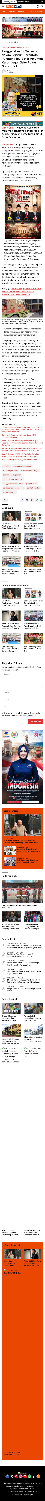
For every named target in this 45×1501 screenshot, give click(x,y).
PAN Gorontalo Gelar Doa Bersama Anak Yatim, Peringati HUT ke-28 (27, 861)
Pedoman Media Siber (15, 1486)
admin (9, 70)
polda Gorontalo (33, 488)
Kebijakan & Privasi (16, 1491)
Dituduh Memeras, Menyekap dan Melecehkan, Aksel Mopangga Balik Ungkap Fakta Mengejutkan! (9, 1018)
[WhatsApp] (29, 1476)
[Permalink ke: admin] (4, 71)
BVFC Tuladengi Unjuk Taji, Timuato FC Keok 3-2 (21, 460)
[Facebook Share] (22, 500)
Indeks (27, 1483)
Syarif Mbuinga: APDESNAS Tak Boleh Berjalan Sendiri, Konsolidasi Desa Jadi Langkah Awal (20, 455)
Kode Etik (36, 1483)
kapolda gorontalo (10, 470)
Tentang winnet (32, 1486)
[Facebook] (7, 1476)
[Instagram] (21, 1476)
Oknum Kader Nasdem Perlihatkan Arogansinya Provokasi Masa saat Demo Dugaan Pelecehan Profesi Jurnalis (33, 1039)
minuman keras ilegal (30, 470)
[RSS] (38, 1476)
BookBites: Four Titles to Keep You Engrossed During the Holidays (20, 955)
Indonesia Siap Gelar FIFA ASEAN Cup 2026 (12, 1453)
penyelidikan (31, 483)
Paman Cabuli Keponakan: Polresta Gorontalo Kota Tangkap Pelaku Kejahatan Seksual (32, 1018)
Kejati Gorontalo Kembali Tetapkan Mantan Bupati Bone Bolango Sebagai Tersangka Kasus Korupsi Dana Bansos (10, 1232)
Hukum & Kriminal (15, 47)
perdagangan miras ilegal (13, 488)
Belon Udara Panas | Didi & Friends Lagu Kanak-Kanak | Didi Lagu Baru (23, 964)
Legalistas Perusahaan (13, 1483)
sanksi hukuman (9, 492)
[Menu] (3, 6)
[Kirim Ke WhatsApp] (41, 500)
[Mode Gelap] (37, 6)
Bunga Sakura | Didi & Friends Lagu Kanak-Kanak (24, 990)
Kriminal (26, 47)
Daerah (4, 47)
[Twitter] (12, 1476)
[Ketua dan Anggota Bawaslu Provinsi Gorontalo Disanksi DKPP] (33, 1137)
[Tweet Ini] (27, 500)
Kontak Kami (32, 1491)
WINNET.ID (8, 127)
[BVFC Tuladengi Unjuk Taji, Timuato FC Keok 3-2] (33, 561)
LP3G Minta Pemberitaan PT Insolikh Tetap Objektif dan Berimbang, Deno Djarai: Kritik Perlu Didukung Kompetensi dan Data (22, 429)
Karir (32, 1489)
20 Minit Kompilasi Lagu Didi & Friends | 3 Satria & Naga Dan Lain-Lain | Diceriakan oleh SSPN (23, 981)
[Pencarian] (41, 6)
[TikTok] (34, 1477)
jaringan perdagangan (22, 466)
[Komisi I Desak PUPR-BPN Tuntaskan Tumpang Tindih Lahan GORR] (11, 916)
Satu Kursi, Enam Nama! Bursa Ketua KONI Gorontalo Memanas (19, 436)
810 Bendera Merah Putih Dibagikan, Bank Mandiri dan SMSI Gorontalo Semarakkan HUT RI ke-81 (22, 449)
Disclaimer (23, 1489)
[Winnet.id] (14, 6)
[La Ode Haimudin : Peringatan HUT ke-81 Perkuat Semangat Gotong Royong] (33, 916)
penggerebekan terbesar (13, 483)
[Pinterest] (16, 1476)
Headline (6, 466)
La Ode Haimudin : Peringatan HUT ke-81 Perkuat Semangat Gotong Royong (32, 926)
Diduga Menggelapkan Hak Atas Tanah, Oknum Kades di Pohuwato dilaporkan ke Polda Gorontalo (21, 291)
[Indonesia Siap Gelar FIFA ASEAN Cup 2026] (12, 1359)
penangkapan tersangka (13, 479)
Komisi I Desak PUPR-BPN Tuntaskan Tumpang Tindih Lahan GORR (11, 926)
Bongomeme (8, 144)
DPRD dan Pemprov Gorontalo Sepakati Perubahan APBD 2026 (22, 906)
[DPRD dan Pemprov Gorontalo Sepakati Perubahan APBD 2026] (22, 891)
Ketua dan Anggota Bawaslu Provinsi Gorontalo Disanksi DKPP (32, 1232)
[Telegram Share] (36, 500)
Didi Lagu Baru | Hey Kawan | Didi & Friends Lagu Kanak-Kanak (24, 972)
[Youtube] (25, 1476)
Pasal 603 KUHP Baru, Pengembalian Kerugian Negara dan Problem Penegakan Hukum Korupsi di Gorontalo (22, 443)
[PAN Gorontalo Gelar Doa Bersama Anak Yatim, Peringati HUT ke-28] (10, 861)
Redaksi (13, 1489)
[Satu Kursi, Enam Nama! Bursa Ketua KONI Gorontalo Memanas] (33, 516)
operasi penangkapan (12, 475)
